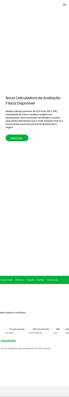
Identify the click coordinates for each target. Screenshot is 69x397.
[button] (64, 4)
